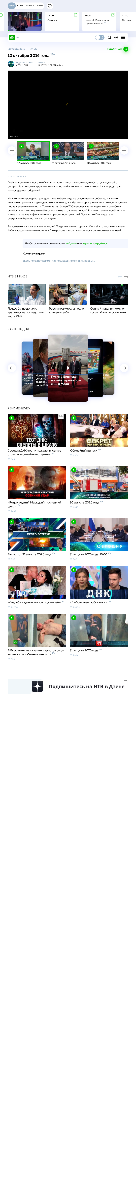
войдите (71, 243)
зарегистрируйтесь (95, 243)
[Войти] (116, 37)
